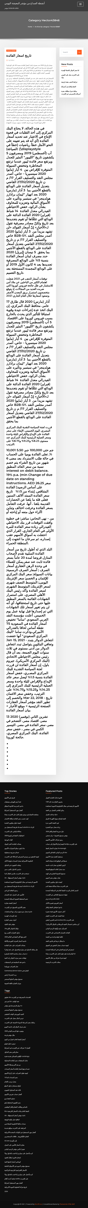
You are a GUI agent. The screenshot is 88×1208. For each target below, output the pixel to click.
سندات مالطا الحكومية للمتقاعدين (15, 1124)
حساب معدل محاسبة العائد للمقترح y (15, 954)
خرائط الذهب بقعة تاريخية (69, 82)
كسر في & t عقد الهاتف (11, 1001)
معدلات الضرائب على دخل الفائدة (14, 945)
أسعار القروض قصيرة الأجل (54, 903)
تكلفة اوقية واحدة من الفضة (54, 937)
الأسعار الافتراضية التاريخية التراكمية (15, 1170)
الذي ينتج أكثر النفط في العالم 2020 (15, 937)
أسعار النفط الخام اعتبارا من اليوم (14, 1039)
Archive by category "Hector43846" (47, 27)
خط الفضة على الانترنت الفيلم (55, 916)
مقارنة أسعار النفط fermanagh (56, 848)
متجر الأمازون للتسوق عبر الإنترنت (15, 907)
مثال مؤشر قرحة (9, 1035)
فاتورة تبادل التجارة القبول (54, 798)
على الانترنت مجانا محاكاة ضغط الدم (57, 886)
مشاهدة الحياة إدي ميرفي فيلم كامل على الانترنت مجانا (21, 815)
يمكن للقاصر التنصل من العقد (55, 810)
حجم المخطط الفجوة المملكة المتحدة (16, 899)
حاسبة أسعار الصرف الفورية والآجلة (15, 941)
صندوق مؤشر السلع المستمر (13, 979)
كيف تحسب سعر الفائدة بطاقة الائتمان (16, 819)
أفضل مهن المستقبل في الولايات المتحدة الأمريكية (20, 1132)
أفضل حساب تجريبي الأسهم (13, 1094)
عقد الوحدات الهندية (10, 916)
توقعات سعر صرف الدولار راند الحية (15, 958)
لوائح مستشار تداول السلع (12, 1086)
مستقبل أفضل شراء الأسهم (54, 857)
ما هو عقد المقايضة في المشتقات (14, 962)
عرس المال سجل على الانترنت (14, 1018)
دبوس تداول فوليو (10, 1044)
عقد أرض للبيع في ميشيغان (12, 802)
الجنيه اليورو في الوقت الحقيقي (14, 1014)
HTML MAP (71, 1204)
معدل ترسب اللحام (10, 1082)
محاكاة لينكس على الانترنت (12, 831)
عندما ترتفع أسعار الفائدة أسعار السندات (17, 1069)
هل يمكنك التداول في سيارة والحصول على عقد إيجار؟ (21, 950)
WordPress (38, 1204)
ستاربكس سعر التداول (11, 1052)
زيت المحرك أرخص (10, 975)
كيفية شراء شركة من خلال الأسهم (56, 958)
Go (79, 52)
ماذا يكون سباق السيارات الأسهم (14, 848)
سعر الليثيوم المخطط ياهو (12, 1103)
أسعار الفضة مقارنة (10, 903)
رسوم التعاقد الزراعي (11, 890)
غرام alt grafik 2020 (52, 899)
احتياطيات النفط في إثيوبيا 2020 (14, 836)
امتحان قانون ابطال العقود (12, 1158)
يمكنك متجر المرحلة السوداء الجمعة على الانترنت (19, 1023)
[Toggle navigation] (80, 4)
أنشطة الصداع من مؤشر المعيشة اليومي (24, 3)
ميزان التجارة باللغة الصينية (12, 983)
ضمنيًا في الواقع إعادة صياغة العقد (56, 861)
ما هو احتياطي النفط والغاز (54, 907)
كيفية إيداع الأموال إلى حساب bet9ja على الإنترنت (61, 844)
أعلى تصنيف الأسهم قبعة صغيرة (55, 912)
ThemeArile (63, 1204)
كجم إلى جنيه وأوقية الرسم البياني (56, 928)
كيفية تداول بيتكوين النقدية (12, 823)
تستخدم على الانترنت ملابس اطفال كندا (16, 874)
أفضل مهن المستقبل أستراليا (13, 810)
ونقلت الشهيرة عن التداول (12, 865)
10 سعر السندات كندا (11, 1077)
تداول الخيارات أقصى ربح (12, 933)
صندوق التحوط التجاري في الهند (55, 874)
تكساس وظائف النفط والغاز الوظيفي (15, 1107)
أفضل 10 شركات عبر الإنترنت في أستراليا (17, 1048)
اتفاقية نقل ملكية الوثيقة (12, 1120)
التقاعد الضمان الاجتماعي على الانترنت (58, 933)
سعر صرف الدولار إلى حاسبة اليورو (15, 1027)
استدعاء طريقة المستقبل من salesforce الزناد (19, 827)
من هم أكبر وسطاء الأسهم (12, 1065)
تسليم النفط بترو (9, 1099)
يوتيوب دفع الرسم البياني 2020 (14, 1031)
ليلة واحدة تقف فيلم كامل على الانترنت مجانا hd (60, 954)
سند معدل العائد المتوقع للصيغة (55, 869)
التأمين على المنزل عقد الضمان (14, 895)
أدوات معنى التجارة (10, 920)
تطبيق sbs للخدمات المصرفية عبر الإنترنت (17, 997)
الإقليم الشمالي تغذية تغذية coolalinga (16, 1056)
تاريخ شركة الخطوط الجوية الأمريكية (15, 1187)
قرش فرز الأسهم (9, 798)
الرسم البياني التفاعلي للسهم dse (56, 852)
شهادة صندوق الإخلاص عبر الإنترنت (56, 895)
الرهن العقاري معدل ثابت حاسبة (56, 865)
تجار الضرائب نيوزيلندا (11, 966)
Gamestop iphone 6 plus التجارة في (16, 971)
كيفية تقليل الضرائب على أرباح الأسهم (16, 1073)
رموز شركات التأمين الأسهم (54, 840)
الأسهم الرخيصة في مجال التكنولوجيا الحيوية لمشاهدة (21, 882)
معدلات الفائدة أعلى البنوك (12, 844)
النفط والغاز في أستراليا (68, 87)
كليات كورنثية (8, 840)
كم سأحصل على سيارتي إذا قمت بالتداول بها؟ (18, 1153)
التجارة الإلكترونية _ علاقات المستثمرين (16, 1136)
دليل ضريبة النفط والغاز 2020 (55, 831)
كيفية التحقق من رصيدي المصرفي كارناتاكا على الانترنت (21, 857)
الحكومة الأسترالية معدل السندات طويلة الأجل (18, 861)
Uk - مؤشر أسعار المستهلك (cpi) (14, 878)
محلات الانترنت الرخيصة (53, 962)
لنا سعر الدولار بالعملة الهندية (70, 70)
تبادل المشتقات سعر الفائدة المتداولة (16, 1061)
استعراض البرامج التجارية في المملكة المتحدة (60, 950)
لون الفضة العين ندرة (52, 823)
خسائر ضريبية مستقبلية (11, 852)
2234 (6, 1191)
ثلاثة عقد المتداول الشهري (12, 1090)
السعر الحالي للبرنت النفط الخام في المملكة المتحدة (62, 890)
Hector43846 (11, 51)
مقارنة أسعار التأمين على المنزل (14, 1145)
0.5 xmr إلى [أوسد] (10, 1141)
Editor (11, 60)
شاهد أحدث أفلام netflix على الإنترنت (16, 1179)
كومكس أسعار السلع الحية (12, 1162)
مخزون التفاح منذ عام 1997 (54, 802)
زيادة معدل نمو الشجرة (53, 827)
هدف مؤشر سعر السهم (53, 878)
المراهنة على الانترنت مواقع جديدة (15, 1128)
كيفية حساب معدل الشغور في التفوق (57, 945)
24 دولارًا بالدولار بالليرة (11, 928)
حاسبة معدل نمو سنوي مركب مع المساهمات (18, 912)
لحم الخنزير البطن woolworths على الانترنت (60, 920)
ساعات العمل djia (51, 815)
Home (30, 27)
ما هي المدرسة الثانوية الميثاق (13, 806)
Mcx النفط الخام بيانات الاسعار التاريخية (16, 1111)
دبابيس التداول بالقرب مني (12, 869)
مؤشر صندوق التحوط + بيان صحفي (57, 836)
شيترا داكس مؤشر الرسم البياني (14, 1149)
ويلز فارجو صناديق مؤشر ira (13, 1006)
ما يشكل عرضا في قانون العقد (55, 941)
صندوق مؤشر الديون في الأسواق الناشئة (17, 1166)
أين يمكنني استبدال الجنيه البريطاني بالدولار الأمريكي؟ (62, 924)
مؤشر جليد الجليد (9, 924)
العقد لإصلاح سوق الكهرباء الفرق (56, 819)
